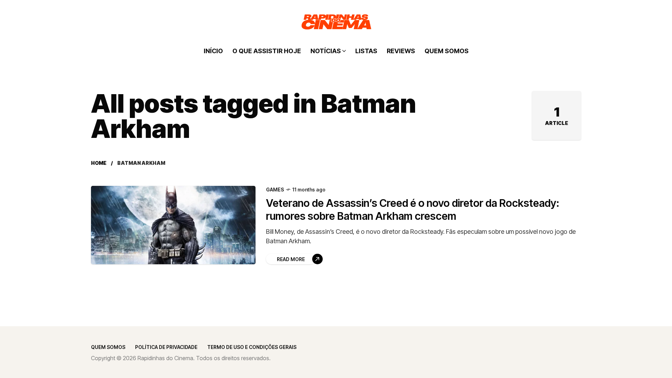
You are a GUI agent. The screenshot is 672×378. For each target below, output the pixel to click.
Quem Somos (108, 347)
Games (275, 189)
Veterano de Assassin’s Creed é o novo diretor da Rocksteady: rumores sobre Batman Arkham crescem (412, 209)
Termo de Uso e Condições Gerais (251, 347)
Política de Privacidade (166, 347)
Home (98, 163)
